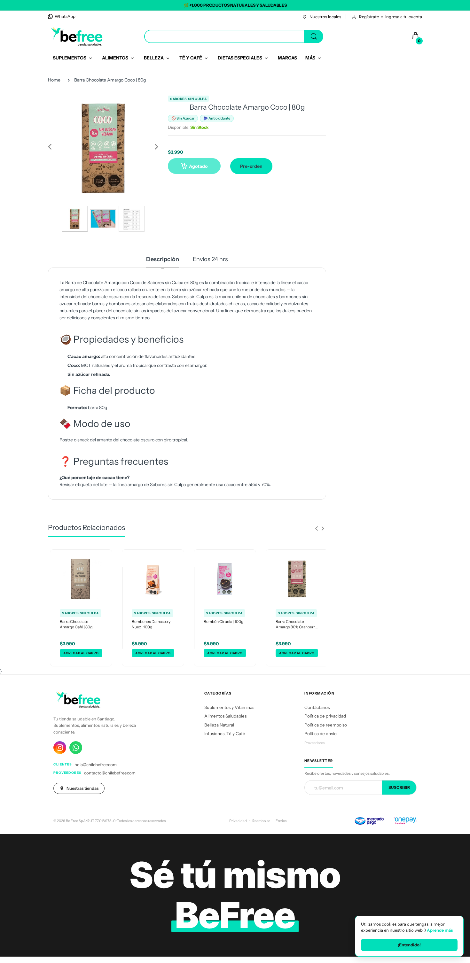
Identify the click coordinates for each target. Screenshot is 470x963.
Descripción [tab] (162, 259)
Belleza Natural (219, 724)
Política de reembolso (325, 724)
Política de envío (320, 733)
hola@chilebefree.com (95, 764)
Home (54, 80)
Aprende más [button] (440, 930)
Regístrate (369, 16)
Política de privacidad (325, 715)
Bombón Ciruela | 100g (223, 621)
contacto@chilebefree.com (110, 772)
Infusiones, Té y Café (224, 733)
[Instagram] (59, 747)
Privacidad (238, 821)
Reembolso (261, 821)
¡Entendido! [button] (409, 944)
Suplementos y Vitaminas (229, 707)
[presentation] (316, 528)
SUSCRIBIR (399, 787)
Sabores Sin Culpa (188, 99)
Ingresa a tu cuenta (403, 16)
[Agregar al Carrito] (81, 653)
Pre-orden (251, 166)
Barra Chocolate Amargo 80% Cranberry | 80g (296, 624)
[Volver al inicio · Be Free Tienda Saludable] (77, 36)
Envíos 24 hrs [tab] (210, 259)
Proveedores (314, 743)
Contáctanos (317, 707)
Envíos (281, 821)
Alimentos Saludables (225, 715)
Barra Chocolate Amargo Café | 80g (76, 624)
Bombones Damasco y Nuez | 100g (151, 624)
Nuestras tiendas (82, 788)
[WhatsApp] (75, 747)
